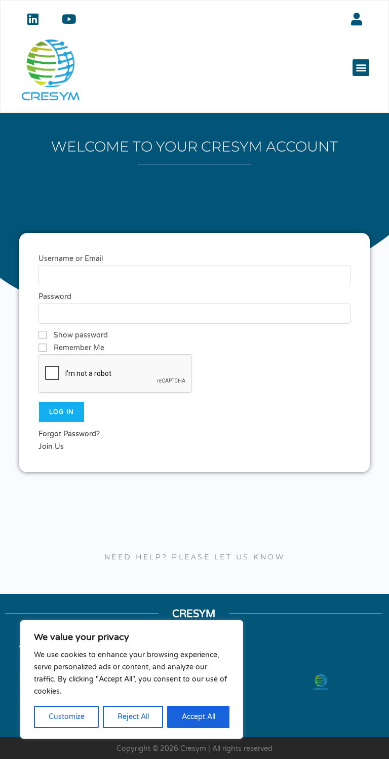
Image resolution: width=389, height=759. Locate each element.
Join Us (51, 446)
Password (54, 296)
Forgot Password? (69, 434)
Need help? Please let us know (194, 556)
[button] (361, 67)
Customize (67, 716)
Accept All (198, 716)
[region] (131, 679)
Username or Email (70, 258)
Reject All (133, 716)
